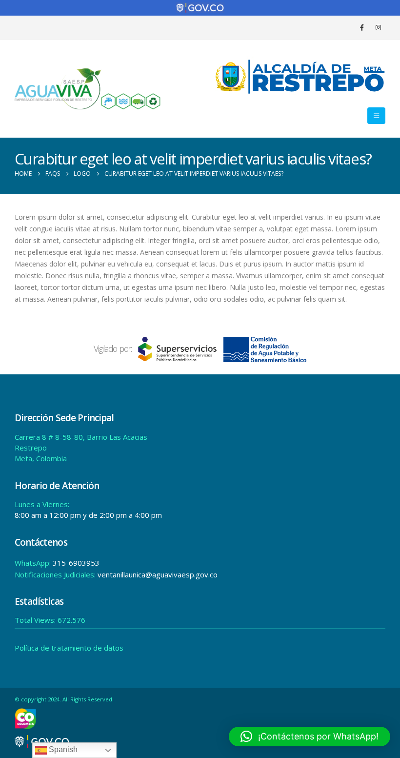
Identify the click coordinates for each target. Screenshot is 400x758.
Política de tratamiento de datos (69, 648)
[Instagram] (378, 27)
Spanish (62, 749)
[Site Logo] (88, 88)
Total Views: (36, 620)
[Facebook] (362, 27)
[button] (376, 115)
